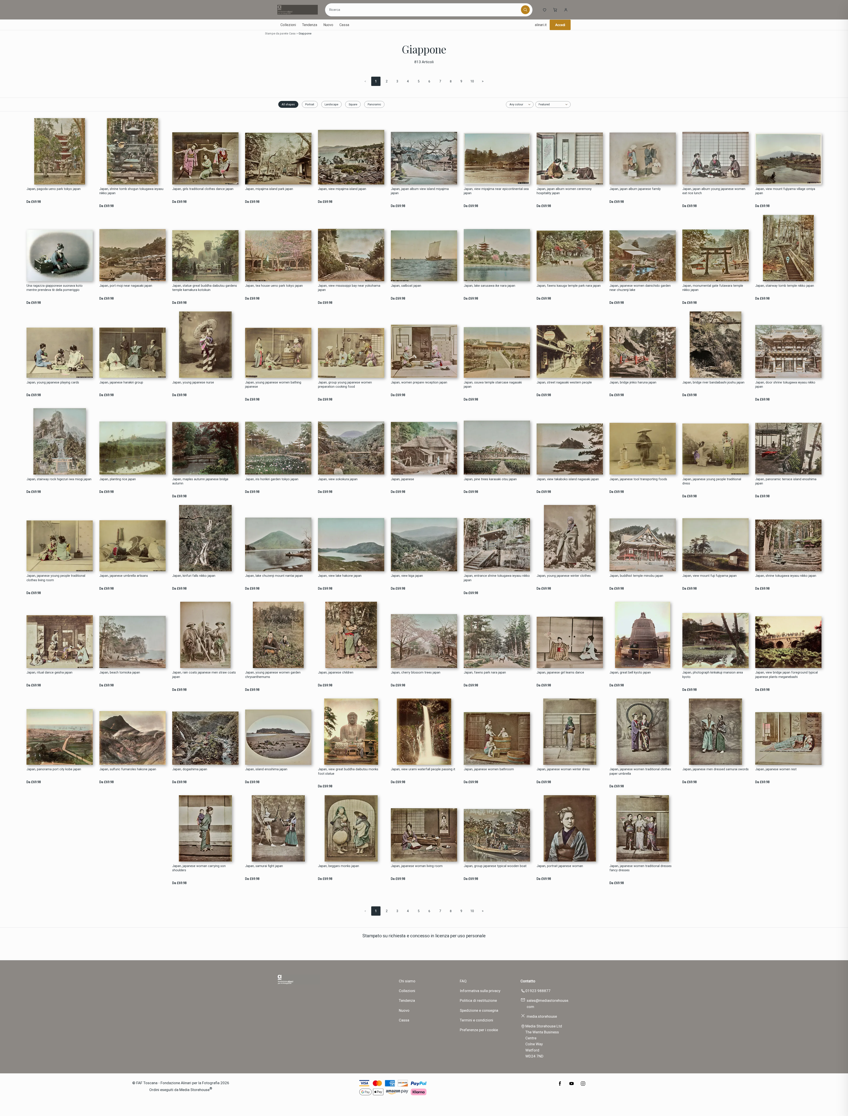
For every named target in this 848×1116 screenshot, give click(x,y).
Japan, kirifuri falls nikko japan (193, 576)
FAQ (463, 981)
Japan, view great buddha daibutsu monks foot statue (348, 771)
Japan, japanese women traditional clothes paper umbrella (640, 771)
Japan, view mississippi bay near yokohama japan (349, 288)
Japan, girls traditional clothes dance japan (202, 189)
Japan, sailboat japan (406, 286)
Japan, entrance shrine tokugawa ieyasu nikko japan (497, 578)
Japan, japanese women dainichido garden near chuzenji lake (640, 288)
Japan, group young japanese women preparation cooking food (345, 385)
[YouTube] (571, 1086)
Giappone (305, 33)
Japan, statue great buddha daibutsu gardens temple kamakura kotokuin (204, 288)
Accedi (560, 25)
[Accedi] (566, 10)
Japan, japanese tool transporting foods (638, 479)
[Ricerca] (525, 9)
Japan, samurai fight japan (264, 866)
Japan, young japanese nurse (193, 382)
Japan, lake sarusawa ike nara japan (489, 286)
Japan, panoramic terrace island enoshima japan (785, 481)
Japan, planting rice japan (117, 479)
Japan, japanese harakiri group (121, 382)
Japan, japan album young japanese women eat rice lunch (713, 191)
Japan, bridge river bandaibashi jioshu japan (713, 382)
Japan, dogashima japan (189, 769)
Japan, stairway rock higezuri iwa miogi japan (58, 479)
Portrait (309, 104)
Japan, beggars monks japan (338, 866)
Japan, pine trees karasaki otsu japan (490, 479)
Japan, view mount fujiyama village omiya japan (785, 191)
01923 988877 (538, 991)
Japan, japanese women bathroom (489, 769)
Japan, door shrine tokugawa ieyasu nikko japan (785, 385)
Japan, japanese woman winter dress (563, 769)
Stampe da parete (276, 33)
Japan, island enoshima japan (266, 769)
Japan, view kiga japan (407, 576)
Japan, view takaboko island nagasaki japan (568, 479)
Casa (292, 33)
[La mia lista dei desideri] (544, 10)
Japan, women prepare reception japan (419, 382)
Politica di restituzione (478, 1000)
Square (353, 104)
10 (472, 81)
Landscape (331, 104)
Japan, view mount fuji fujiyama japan (709, 576)
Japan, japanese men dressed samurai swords (715, 769)
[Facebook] (560, 1086)
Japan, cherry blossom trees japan (415, 672)
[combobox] (423, 10)
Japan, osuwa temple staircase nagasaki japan (493, 385)
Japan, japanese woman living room (417, 866)
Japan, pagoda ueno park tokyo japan (53, 189)
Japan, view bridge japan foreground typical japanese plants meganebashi (786, 675)
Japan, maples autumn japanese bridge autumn (200, 481)
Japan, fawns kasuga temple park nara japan (569, 286)
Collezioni (288, 25)
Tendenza (309, 25)
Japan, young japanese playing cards (52, 382)
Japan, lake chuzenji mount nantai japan (274, 576)
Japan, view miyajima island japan (342, 189)
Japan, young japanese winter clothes (564, 576)
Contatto (528, 981)
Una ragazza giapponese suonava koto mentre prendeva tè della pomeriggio (54, 288)
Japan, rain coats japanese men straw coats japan (204, 675)
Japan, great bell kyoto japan (630, 672)
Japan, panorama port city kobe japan (53, 769)
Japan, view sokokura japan (338, 479)
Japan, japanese (402, 479)
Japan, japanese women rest (776, 769)
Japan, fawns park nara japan (485, 672)
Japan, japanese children (335, 672)
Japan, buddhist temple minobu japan (636, 576)
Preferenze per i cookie (479, 1030)
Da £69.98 (33, 202)
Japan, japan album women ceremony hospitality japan (564, 191)
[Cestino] (555, 10)
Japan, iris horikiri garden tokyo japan (271, 479)
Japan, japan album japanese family (635, 189)
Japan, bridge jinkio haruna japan (633, 382)
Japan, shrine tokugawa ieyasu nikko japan (785, 576)
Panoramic (374, 104)
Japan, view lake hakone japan (340, 576)
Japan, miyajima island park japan (269, 189)
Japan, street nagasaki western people (564, 382)
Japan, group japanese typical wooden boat (495, 866)
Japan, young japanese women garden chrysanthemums (273, 675)
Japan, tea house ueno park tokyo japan (274, 286)
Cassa (344, 25)
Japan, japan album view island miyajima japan (420, 191)
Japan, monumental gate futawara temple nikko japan (712, 288)
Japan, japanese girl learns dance (560, 672)
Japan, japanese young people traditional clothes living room (55, 578)
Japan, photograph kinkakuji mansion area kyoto (712, 675)
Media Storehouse (194, 1090)
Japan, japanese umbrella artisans (123, 576)
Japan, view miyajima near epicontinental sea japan (496, 191)
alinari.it (541, 25)
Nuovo (328, 25)
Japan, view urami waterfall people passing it (423, 769)
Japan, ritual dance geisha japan (49, 672)
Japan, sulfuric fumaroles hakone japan (127, 769)
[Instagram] (583, 1086)
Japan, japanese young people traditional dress (711, 481)
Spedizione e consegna (479, 1010)
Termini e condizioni (476, 1020)
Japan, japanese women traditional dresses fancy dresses (641, 868)
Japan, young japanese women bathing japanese (273, 385)
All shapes (288, 104)
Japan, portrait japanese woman (560, 866)
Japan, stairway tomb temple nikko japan (784, 286)
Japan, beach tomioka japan (119, 672)
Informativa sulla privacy (480, 991)
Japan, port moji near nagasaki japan (125, 286)
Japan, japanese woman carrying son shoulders (199, 868)
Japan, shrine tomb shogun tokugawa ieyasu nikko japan (131, 191)
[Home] (297, 10)
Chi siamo (407, 981)
